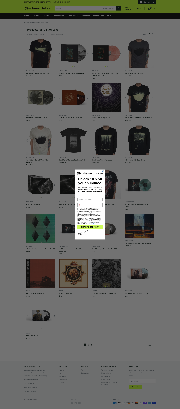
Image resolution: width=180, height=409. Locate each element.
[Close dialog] (103, 171)
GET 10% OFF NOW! (90, 227)
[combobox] (80, 205)
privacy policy (91, 223)
